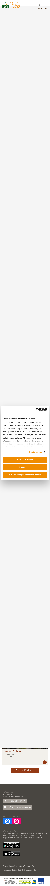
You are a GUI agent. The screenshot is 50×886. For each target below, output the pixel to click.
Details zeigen (35, 452)
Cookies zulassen (25, 460)
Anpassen (23, 467)
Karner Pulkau (13, 751)
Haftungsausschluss (29, 870)
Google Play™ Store (11, 845)
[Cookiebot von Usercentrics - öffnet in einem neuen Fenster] (36, 409)
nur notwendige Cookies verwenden (25, 475)
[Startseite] (11, 5)
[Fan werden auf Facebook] (7, 821)
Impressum (7, 870)
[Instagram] (16, 821)
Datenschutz (16, 870)
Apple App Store (11, 853)
